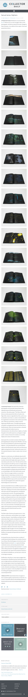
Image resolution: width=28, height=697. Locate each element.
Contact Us (4, 686)
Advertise (17, 686)
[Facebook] (4, 587)
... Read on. (20, 670)
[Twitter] (1, 587)
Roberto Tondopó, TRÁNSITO (6, 675)
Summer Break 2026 (6, 663)
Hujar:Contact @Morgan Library (7, 672)
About (2, 684)
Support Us (17, 684)
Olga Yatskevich (5, 18)
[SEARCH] (24, 694)
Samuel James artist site (6, 609)
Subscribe (3, 688)
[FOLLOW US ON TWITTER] (1, 691)
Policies (16, 688)
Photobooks (12, 18)
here (15, 543)
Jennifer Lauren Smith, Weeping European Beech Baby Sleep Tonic (13, 674)
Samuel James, (13, 589)
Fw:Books (19, 589)
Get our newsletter (9, 691)
